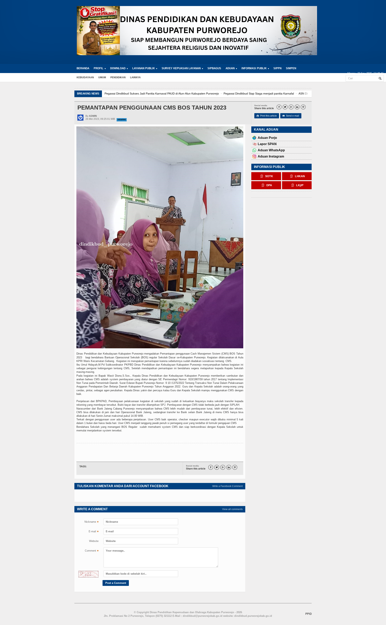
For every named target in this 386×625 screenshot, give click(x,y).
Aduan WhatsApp (271, 150)
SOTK (269, 176)
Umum (102, 77)
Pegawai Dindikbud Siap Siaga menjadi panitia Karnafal (145, 93)
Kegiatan (122, 120)
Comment (92, 551)
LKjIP (299, 185)
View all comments (232, 509)
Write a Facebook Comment (227, 486)
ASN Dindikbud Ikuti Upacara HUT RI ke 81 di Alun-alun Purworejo (227, 93)
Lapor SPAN (267, 144)
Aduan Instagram (271, 156)
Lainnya (135, 77)
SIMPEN (291, 68)
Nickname (91, 522)
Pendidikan (118, 77)
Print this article (267, 115)
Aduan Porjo (267, 137)
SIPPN (277, 68)
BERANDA (83, 68)
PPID (308, 613)
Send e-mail (290, 115)
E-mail (94, 532)
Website (94, 541)
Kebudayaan (85, 77)
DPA (269, 185)
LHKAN (300, 176)
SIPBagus (214, 68)
